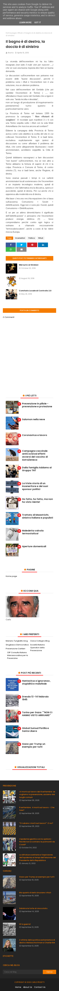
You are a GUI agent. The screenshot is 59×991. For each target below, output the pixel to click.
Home (18, 987)
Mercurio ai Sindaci (28, 264)
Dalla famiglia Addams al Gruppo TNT (37, 469)
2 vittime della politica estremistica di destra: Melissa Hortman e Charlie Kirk (37, 941)
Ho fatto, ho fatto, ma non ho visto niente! (37, 501)
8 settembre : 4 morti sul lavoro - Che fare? (36, 809)
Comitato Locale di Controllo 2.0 (35, 290)
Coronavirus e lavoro (34, 435)
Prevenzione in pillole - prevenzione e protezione (37, 405)
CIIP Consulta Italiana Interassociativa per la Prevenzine (17, 655)
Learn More (25, 22)
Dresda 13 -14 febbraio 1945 (35, 698)
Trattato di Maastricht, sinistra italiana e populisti (37, 516)
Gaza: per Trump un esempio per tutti (33, 745)
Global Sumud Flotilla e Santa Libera (35, 730)
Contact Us (39, 987)
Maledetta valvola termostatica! (33, 532)
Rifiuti (20, 33)
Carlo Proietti (38, 982)
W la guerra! (25, 924)
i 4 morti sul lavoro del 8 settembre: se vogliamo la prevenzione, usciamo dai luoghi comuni (37, 794)
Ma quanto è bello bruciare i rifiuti (35, 892)
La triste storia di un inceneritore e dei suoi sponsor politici (35, 486)
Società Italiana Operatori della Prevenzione (37, 647)
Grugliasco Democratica (17, 644)
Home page (11, 33)
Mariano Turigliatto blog (17, 640)
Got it (37, 22)
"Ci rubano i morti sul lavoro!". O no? (36, 823)
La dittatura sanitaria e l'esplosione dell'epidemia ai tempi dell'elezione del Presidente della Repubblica (37, 857)
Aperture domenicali (34, 546)
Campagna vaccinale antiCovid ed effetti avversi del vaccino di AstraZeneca (35, 455)
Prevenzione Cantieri (15, 648)
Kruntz (11, 52)
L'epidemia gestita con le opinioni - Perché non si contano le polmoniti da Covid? (37, 842)
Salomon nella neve (33, 419)
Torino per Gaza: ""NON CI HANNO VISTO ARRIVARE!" (37, 714)
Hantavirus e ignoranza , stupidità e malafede (36, 682)
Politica (31, 238)
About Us (27, 987)
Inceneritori (20, 238)
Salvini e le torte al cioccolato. (33, 908)
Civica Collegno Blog (40, 640)
